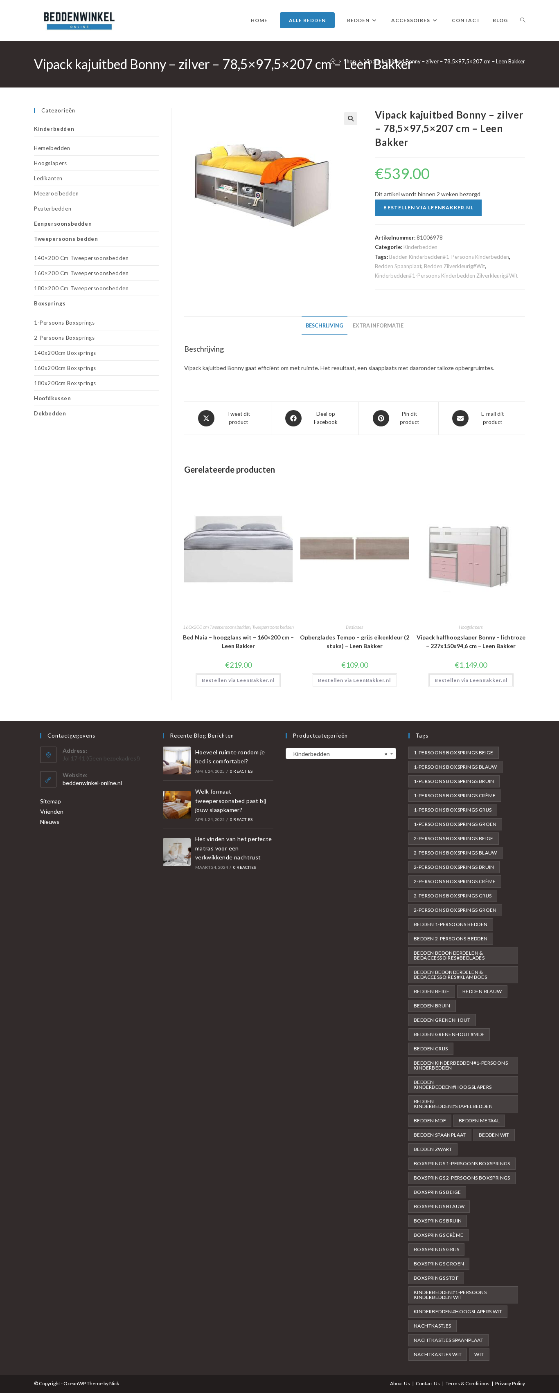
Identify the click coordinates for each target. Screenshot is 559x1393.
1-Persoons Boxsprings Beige (454, 752)
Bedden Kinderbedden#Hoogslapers (453, 1084)
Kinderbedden (420, 247)
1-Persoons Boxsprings (64, 322)
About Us (400, 1383)
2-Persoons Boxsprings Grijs (453, 896)
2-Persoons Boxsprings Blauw (455, 853)
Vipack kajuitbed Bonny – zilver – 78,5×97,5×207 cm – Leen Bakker (444, 61)
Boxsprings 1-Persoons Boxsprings (462, 1163)
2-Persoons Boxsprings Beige (454, 838)
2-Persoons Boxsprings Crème (455, 881)
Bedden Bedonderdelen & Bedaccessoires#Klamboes (450, 974)
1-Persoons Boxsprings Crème (455, 795)
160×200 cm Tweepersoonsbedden (81, 273)
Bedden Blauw (482, 991)
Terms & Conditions (467, 1383)
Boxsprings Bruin (438, 1221)
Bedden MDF (430, 1120)
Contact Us (428, 1383)
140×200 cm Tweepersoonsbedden (81, 258)
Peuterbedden (52, 208)
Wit (479, 1354)
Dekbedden (50, 413)
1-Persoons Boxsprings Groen (455, 824)
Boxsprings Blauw (439, 1206)
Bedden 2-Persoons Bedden (451, 938)
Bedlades (354, 627)
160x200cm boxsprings (65, 368)
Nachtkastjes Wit (438, 1354)
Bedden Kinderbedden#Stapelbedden (453, 1103)
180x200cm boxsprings (65, 383)
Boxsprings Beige (437, 1192)
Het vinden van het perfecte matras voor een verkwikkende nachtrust (233, 848)
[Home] (333, 61)
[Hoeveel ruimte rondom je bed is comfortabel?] (177, 760)
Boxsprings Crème (438, 1235)
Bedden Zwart (433, 1149)
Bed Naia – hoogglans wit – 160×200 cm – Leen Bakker (238, 641)
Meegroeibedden (56, 193)
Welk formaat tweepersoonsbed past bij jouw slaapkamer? (230, 800)
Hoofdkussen (52, 398)
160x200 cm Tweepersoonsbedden (216, 627)
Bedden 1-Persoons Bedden (451, 924)
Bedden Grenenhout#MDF (449, 1034)
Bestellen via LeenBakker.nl (428, 207)
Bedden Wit (494, 1135)
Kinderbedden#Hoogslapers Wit (458, 1311)
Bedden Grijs (431, 1048)
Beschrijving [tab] (324, 326)
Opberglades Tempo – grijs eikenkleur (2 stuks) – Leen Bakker (354, 641)
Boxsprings (50, 303)
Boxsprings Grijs (436, 1249)
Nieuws (49, 821)
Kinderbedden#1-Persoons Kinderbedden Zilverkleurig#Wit (446, 275)
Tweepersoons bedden (273, 627)
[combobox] (341, 753)
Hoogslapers (471, 627)
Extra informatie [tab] (378, 326)
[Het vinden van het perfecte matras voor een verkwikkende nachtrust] (177, 852)
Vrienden (51, 811)
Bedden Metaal (479, 1120)
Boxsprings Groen (439, 1264)
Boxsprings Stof (436, 1278)
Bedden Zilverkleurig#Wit (454, 266)
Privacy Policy (510, 1383)
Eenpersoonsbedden (63, 223)
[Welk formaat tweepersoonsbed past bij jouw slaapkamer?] (177, 805)
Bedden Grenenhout (442, 1020)
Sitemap (50, 801)
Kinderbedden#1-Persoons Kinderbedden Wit (450, 1294)
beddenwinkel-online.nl (92, 782)
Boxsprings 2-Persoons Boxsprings (462, 1178)
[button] (350, 118)
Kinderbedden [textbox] (338, 753)
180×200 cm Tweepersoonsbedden (81, 288)
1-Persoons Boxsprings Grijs (453, 810)
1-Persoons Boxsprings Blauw (455, 767)
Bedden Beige (432, 991)
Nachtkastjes (432, 1326)
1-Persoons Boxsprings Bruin (454, 781)
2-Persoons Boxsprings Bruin (454, 867)
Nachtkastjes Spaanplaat (448, 1340)
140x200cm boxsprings (65, 353)
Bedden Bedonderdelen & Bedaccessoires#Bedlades (449, 955)
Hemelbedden (52, 148)
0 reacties (241, 771)
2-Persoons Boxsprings (64, 337)
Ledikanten (48, 178)
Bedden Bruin (432, 1006)
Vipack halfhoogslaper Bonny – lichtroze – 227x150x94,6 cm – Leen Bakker (471, 641)
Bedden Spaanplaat (398, 266)
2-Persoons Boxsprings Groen (455, 910)
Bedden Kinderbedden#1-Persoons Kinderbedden (449, 256)
